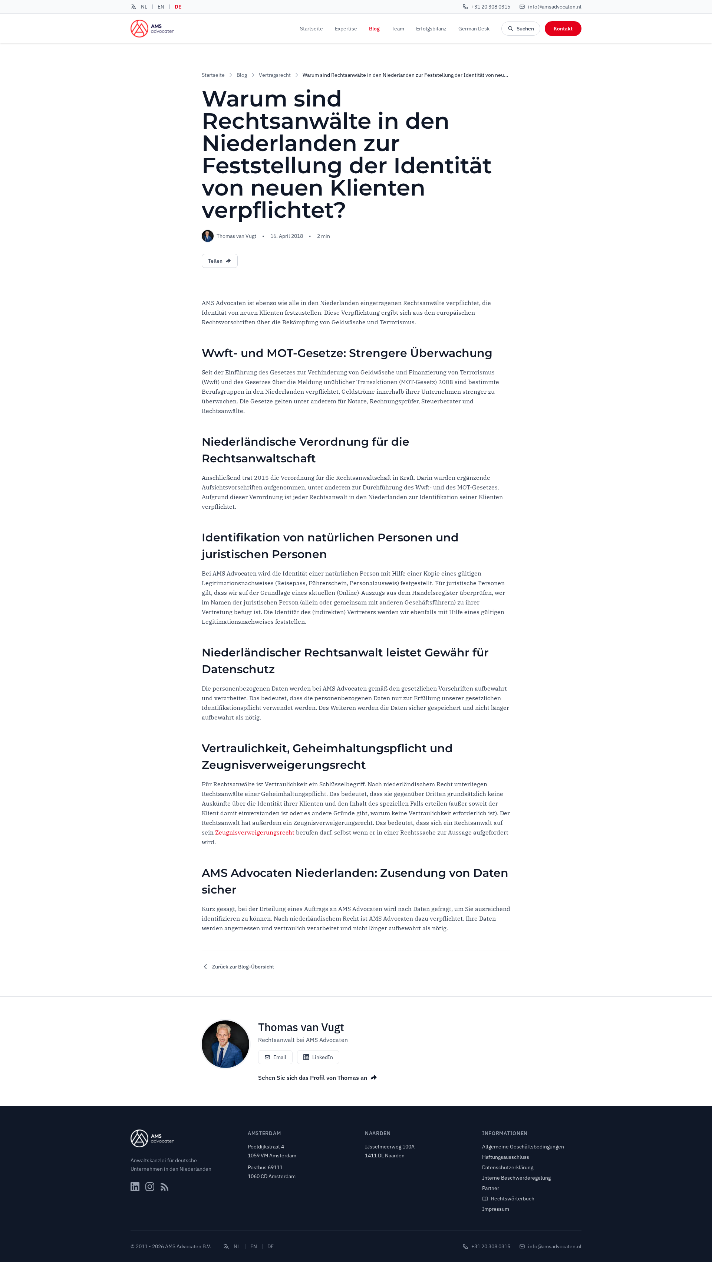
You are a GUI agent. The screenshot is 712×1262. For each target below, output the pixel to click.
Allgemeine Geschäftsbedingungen (523, 1146)
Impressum (495, 1209)
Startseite (311, 28)
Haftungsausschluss (505, 1157)
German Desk (474, 28)
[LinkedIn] (135, 1186)
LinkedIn (322, 1057)
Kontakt (563, 28)
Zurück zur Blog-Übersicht (243, 966)
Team (398, 28)
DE (178, 6)
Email (279, 1057)
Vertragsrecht (275, 75)
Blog (374, 28)
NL (144, 6)
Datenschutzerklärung (507, 1167)
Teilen (215, 261)
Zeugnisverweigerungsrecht (254, 832)
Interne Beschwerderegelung (516, 1177)
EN (161, 6)
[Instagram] (149, 1186)
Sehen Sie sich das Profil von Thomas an (312, 1077)
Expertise (346, 28)
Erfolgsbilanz (431, 28)
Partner (490, 1188)
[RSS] (164, 1186)
